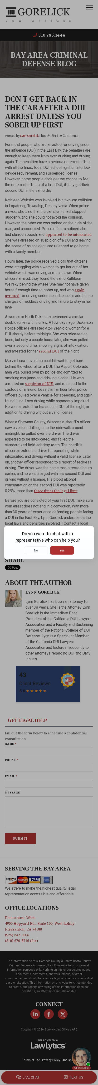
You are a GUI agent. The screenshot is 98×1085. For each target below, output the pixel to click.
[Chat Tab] (49, 542)
